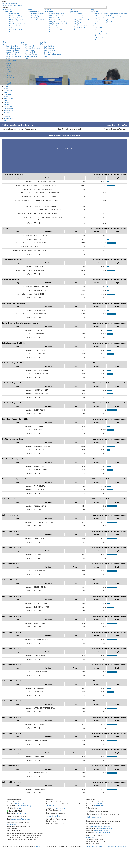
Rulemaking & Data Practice (53, 54)
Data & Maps (35, 18)
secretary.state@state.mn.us (20, 819)
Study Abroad (93, 11)
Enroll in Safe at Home (13, 48)
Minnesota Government (32, 48)
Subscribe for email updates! (117, 846)
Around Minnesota (49, 50)
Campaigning (35, 16)
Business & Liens (48, 11)
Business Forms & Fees (56, 30)
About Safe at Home (12, 46)
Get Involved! (13, 28)
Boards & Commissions (95, 27)
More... (11, 32)
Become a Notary (79, 18)
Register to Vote (14, 14)
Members (98, 36)
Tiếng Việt (9, 69)
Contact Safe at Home (53, 816)
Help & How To (99, 38)
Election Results (14, 22)
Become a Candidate (37, 14)
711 (20, 808)
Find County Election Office (18, 24)
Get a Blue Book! (30, 52)
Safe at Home (4, 43)
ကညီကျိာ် (8, 83)
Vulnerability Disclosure (94, 846)
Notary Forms (78, 24)
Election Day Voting (15, 16)
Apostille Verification (80, 28)
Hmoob (8, 65)
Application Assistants (12, 52)
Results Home (111, 125)
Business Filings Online (56, 14)
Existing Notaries (79, 16)
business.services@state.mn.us (100, 826)
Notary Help (77, 22)
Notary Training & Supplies (82, 20)
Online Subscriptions (55, 20)
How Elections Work (15, 30)
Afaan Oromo (10, 77)
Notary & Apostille (72, 11)
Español (8, 63)
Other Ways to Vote (15, 18)
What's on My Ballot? (16, 20)
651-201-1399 (50, 806)
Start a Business (54, 26)
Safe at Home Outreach (13, 56)
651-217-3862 (21, 813)
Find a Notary (78, 14)
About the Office (43, 43)
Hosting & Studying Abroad (103, 22)
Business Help (53, 28)
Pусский (8, 71)
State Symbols (29, 50)
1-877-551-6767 (99, 806)
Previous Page (122, 125)
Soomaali (8, 67)
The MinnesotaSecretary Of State (12, 4)
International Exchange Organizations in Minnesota (111, 14)
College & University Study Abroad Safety (108, 16)
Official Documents (31, 56)
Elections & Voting (8, 11)
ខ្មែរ (6, 79)
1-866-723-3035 (60, 808)
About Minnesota (24, 43)
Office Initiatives (49, 48)
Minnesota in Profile (31, 46)
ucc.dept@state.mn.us (100, 830)
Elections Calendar (37, 22)
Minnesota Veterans (31, 54)
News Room (47, 52)
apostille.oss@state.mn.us (103, 828)
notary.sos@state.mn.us (102, 832)
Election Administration (31, 11)
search (5, 7)
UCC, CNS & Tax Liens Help (58, 22)
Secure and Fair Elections (17, 26)
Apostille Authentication (81, 26)
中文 (7, 73)
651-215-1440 (19, 804)
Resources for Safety (12, 50)
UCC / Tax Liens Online (56, 16)
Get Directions (11, 824)
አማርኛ (8, 81)
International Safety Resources (104, 20)
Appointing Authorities (101, 34)
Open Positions (99, 30)
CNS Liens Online (55, 18)
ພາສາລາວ (9, 75)
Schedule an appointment (94, 817)
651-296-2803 (98, 804)
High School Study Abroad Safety (105, 18)
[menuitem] (16, 21)
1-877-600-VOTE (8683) (23, 806)
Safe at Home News (12, 54)
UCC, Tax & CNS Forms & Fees (59, 24)
